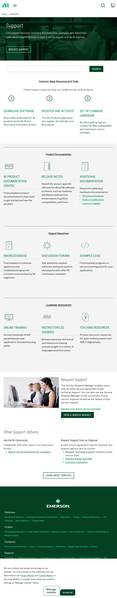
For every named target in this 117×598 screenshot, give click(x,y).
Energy (77, 516)
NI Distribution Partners (15, 531)
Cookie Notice (46, 575)
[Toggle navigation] (18, 5)
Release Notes (52, 176)
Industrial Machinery (91, 516)
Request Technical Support (80, 451)
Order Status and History (38, 531)
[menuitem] (103, 6)
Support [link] (14, 14)
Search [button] (96, 68)
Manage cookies (51, 591)
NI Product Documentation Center (15, 181)
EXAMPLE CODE (90, 256)
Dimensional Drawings (93, 195)
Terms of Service (77, 531)
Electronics (66, 516)
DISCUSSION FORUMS (56, 256)
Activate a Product (68, 557)
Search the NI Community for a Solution (29, 451)
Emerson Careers (45, 546)
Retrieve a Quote (59, 531)
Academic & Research (14, 516)
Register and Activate (58, 111)
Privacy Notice (27, 575)
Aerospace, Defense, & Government (42, 516)
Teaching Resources (94, 327)
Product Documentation (27, 557)
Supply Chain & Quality (78, 546)
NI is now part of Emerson (16, 546)
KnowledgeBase (15, 256)
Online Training (15, 327)
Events (94, 546)
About (32, 546)
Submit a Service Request (90, 557)
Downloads (9, 557)
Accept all (67, 592)
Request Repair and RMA (78, 458)
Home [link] (4, 14)
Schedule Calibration (76, 462)
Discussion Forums (49, 557)
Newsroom (60, 546)
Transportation (38, 520)
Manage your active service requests (81, 408)
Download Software (19, 111)
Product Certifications (93, 199)
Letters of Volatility (91, 203)
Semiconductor (22, 520)
